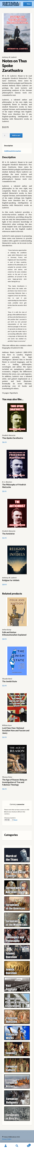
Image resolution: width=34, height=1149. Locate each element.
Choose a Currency (10, 818)
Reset (15, 820)
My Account (5, 1146)
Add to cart (16, 135)
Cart (26, 1144)
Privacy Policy (6, 1139)
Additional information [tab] (12, 151)
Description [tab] (8, 145)
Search (17, 1146)
